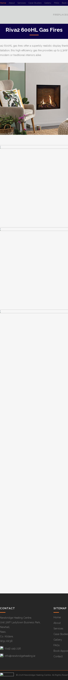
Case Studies (35, 3)
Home (3, 3)
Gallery (47, 3)
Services (21, 3)
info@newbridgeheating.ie (20, 655)
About (12, 3)
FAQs (56, 3)
